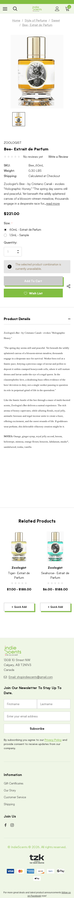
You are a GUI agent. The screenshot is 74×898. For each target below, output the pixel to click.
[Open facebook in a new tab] (6, 825)
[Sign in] (57, 9)
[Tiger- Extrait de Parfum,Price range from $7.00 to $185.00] (19, 546)
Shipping (9, 804)
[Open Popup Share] (68, 286)
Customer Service (15, 797)
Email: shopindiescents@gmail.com (31, 677)
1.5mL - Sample (19, 235)
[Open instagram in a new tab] (12, 825)
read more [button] (53, 203)
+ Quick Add (19, 606)
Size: (8, 223)
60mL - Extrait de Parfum (25, 229)
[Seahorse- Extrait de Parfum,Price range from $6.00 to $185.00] (55, 546)
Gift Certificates (13, 783)
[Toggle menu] (5, 9)
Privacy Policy (53, 739)
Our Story (10, 790)
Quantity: (10, 242)
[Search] (15, 8)
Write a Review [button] (58, 157)
